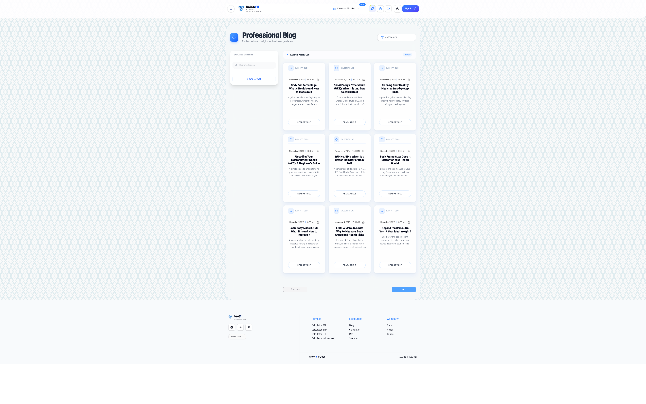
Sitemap (353, 338)
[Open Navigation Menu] (231, 8)
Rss (351, 334)
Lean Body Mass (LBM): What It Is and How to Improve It (304, 231)
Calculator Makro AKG (323, 338)
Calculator (354, 329)
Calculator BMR (319, 329)
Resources (355, 318)
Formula (316, 318)
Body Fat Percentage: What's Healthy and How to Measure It (304, 88)
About (390, 325)
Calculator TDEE (320, 334)
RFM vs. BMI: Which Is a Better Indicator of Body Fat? (349, 160)
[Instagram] (240, 327)
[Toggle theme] (397, 8)
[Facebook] (231, 327)
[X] (248, 327)
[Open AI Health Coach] (372, 8)
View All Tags (254, 79)
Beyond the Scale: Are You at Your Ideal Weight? (395, 229)
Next (404, 289)
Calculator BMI (319, 325)
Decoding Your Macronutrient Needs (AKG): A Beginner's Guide (304, 160)
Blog (351, 325)
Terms (390, 334)
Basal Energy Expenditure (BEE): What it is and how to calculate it (349, 88)
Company (393, 318)
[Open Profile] (380, 8)
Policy (390, 329)
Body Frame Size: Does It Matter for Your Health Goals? (395, 160)
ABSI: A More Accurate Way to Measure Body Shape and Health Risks (349, 231)
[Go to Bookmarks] (388, 8)
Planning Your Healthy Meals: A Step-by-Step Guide (395, 88)
